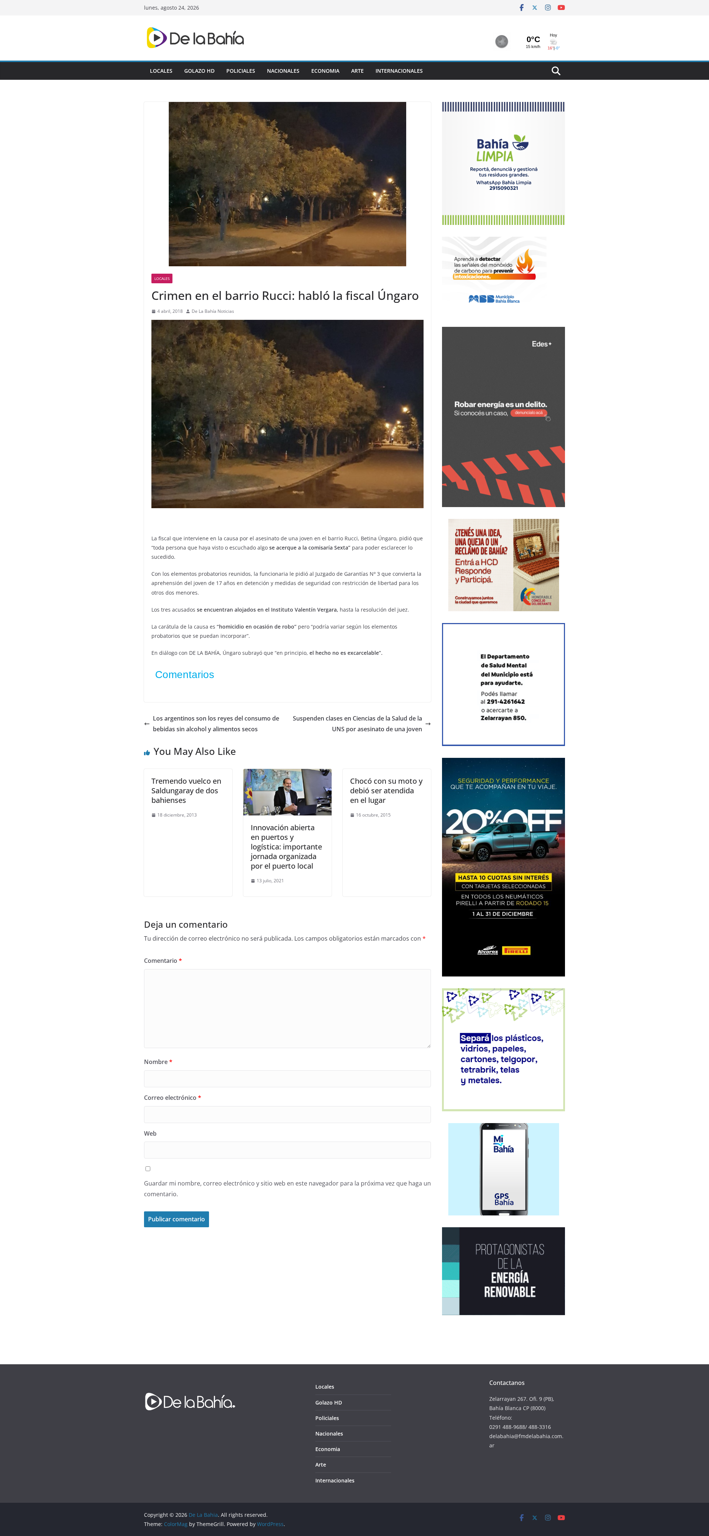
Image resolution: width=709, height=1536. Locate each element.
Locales (161, 70)
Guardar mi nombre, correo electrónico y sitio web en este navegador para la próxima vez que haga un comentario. (287, 1188)
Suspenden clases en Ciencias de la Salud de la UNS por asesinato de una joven (357, 723)
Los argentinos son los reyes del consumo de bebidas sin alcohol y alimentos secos (216, 723)
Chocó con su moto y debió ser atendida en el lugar (386, 790)
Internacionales (399, 70)
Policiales (240, 70)
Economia (325, 70)
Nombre (158, 1062)
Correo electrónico (172, 1098)
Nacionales (283, 70)
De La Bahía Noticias (213, 311)
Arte (357, 70)
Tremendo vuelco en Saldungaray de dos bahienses (186, 790)
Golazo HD (199, 70)
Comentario (163, 961)
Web (150, 1133)
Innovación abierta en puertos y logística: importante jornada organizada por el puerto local (286, 846)
